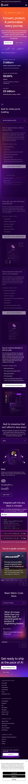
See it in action (8, 42)
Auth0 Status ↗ (5, 730)
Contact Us (10, 754)
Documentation (5, 701)
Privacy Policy (21, 768)
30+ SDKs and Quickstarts (13, 509)
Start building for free (9, 667)
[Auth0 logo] (13, 5)
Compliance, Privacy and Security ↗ (9, 737)
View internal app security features (14, 385)
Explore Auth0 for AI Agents (14, 166)
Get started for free (6, 694)
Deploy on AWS (5, 714)
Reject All (14, 776)
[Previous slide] (21, 583)
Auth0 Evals (23, 542)
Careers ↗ (4, 741)
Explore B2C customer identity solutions (14, 236)
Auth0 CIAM (4, 683)
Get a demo (6, 672)
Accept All (14, 773)
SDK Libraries (4, 707)
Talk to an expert (19, 42)
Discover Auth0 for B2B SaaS (14, 312)
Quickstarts (4, 703)
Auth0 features (5, 689)
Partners (3, 743)
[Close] (26, 761)
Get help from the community (8, 723)
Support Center (5, 721)
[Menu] (26, 5)
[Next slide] (25, 583)
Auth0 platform (5, 687)
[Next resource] (24, 645)
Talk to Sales (4, 725)
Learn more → (6, 494)
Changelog (4, 709)
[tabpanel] (14, 381)
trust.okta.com (6, 83)
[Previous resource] (20, 645)
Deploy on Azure (5, 712)
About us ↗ (4, 739)
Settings (14, 779)
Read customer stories (8, 52)
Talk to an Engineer (6, 727)
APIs (3, 705)
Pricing (3, 691)
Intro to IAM (4, 685)
